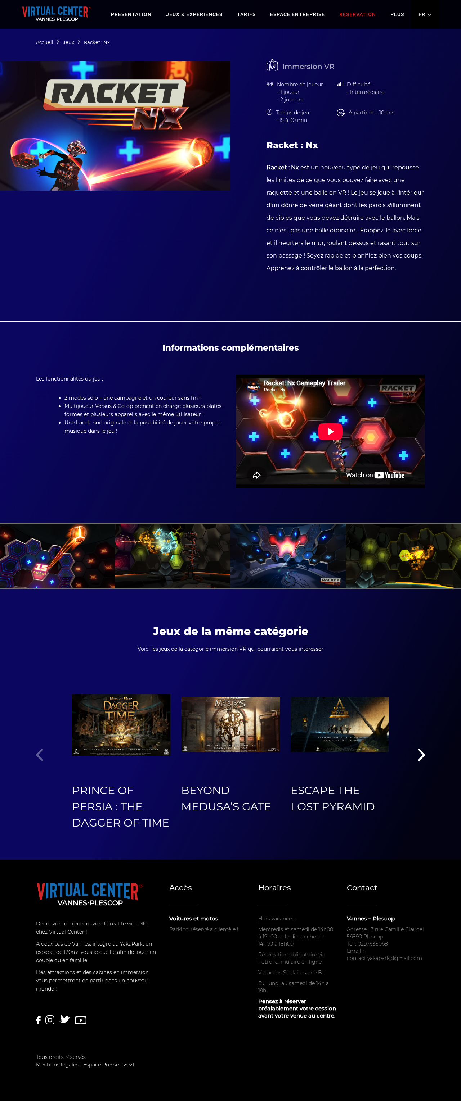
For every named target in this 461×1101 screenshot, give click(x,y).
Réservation (357, 14)
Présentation (131, 14)
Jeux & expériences (194, 14)
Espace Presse (101, 1064)
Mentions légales (57, 1064)
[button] (421, 756)
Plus (397, 14)
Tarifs (246, 14)
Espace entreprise (297, 14)
